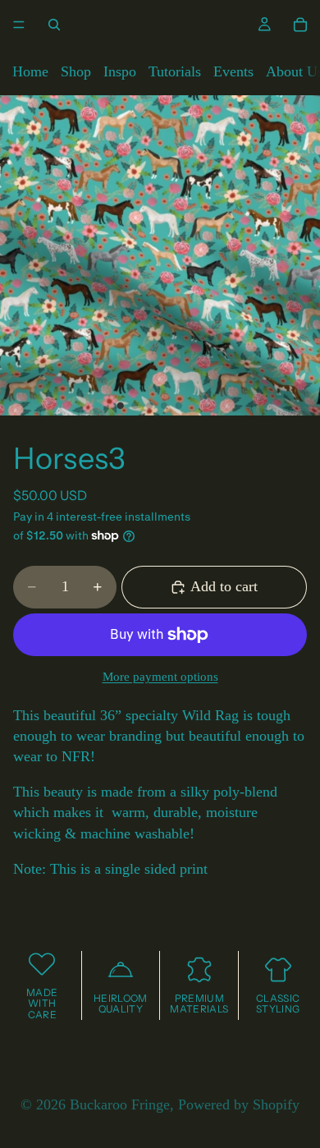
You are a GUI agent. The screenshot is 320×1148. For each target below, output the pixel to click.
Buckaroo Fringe (120, 1104)
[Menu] (19, 25)
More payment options (160, 676)
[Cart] (300, 25)
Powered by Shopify (238, 1104)
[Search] (54, 25)
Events (233, 71)
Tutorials (175, 71)
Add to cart (224, 586)
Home (30, 71)
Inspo (119, 71)
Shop (76, 71)
